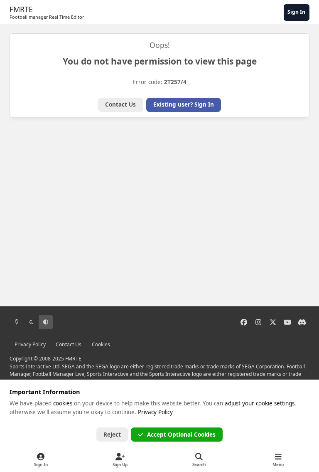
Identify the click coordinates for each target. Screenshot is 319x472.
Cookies (101, 344)
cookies (62, 403)
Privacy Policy (30, 344)
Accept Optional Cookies (181, 434)
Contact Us (120, 104)
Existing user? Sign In (183, 104)
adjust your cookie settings (259, 403)
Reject (112, 434)
